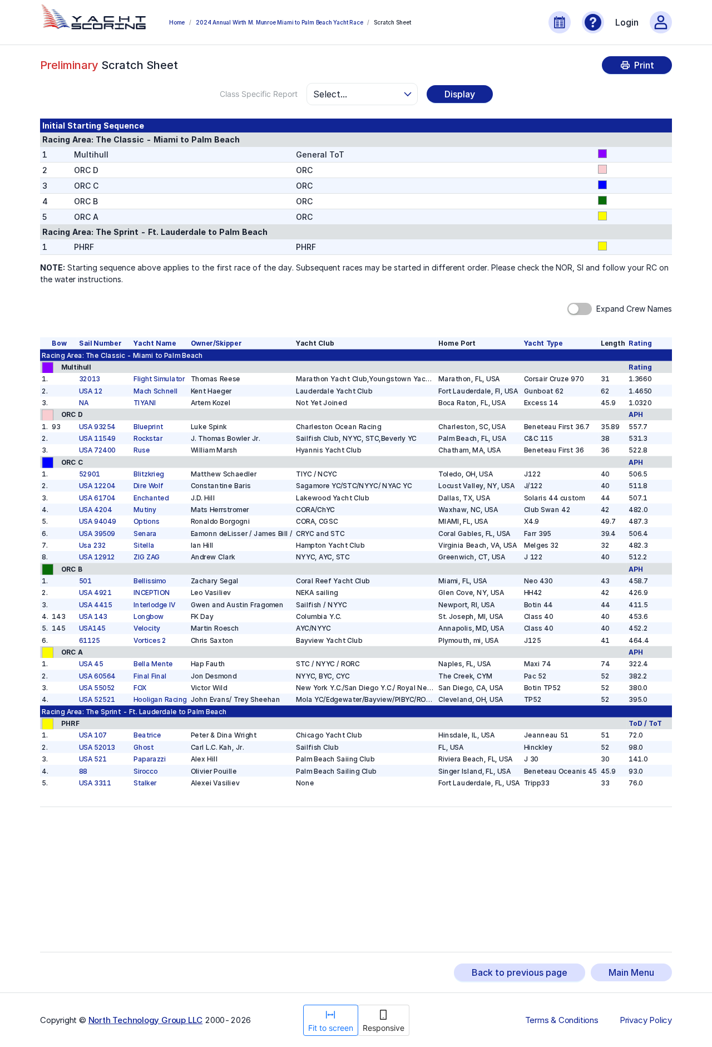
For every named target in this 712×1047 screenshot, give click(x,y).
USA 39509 (97, 533)
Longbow (149, 616)
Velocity (147, 629)
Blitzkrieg (149, 474)
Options (147, 521)
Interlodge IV (154, 605)
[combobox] (357, 94)
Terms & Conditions (562, 1020)
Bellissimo (150, 581)
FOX (140, 688)
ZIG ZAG (147, 557)
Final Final (150, 676)
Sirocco (145, 771)
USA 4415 (95, 605)
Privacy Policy (646, 1020)
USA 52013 (97, 747)
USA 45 (91, 664)
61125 (89, 640)
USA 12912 (97, 557)
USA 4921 (95, 592)
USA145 (92, 629)
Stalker (145, 783)
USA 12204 (97, 485)
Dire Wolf (149, 485)
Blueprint (148, 426)
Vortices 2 (150, 640)
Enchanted (151, 498)
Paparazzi (150, 759)
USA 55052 (97, 688)
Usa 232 (92, 545)
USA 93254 (97, 426)
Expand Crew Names (634, 308)
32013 (89, 379)
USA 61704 (97, 498)
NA (84, 403)
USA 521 (93, 759)
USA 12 (90, 391)
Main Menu (631, 972)
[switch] (579, 309)
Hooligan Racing (160, 700)
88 (83, 771)
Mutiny (145, 509)
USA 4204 (95, 509)
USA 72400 (97, 450)
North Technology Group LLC (145, 1020)
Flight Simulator (159, 379)
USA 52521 (97, 700)
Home (177, 22)
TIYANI (145, 403)
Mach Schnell (155, 391)
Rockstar (148, 438)
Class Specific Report (259, 94)
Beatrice (147, 735)
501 (85, 581)
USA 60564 (97, 676)
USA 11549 (97, 438)
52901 (89, 474)
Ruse (142, 450)
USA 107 (93, 735)
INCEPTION (152, 592)
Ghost (144, 747)
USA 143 (93, 616)
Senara (145, 533)
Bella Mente (153, 664)
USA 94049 (97, 521)
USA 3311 (95, 783)
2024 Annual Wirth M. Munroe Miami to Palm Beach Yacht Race (279, 22)
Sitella (144, 545)
